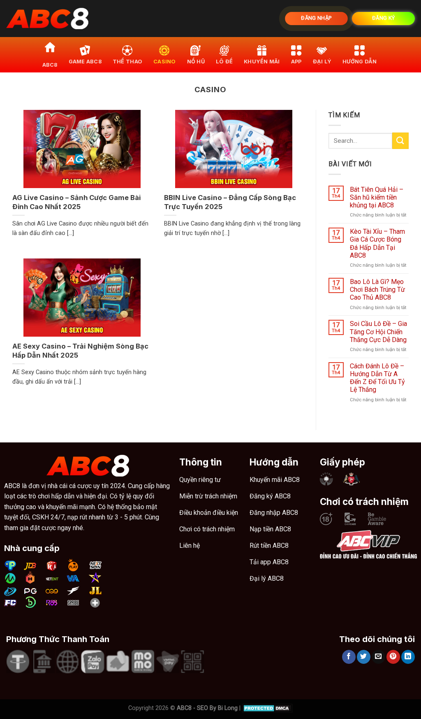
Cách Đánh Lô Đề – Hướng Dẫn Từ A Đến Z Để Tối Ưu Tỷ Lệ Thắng (377, 378)
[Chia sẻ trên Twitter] (363, 657)
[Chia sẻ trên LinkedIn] (408, 657)
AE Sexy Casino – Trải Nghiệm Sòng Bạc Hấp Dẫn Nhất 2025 (80, 350)
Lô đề (224, 61)
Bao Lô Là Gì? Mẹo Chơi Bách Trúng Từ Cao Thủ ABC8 (377, 289)
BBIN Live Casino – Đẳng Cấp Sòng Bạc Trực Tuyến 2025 (230, 202)
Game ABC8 (85, 61)
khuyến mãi (262, 61)
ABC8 (50, 65)
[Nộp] (400, 141)
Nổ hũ (196, 61)
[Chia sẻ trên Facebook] (349, 657)
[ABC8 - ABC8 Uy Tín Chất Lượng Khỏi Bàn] (47, 19)
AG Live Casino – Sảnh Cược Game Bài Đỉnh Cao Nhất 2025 (76, 202)
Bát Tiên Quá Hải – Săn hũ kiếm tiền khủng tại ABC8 (376, 197)
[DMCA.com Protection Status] (267, 708)
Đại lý (322, 61)
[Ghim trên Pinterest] (393, 657)
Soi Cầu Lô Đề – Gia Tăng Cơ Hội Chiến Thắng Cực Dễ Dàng (378, 331)
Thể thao (127, 61)
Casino (164, 61)
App (296, 61)
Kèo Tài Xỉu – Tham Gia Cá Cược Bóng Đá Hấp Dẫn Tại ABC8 (377, 243)
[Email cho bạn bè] (378, 657)
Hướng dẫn (359, 61)
